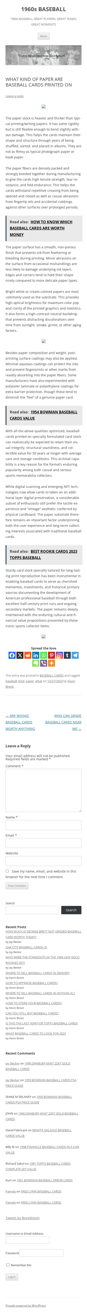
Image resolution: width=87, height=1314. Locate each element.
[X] (19, 655)
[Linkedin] (35, 655)
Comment (14, 766)
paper (30, 681)
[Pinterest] (51, 655)
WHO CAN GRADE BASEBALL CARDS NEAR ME (63, 722)
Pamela (11, 1191)
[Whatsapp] (43, 655)
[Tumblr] (67, 655)
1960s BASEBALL (43, 9)
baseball (11, 681)
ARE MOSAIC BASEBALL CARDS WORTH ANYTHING (20, 722)
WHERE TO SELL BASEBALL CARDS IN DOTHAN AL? (40, 993)
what (38, 681)
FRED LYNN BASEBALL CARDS (41, 1191)
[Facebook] (12, 655)
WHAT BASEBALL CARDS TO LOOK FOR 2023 (36, 1033)
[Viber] (43, 663)
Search (10, 903)
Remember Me (20, 1265)
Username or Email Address (24, 1233)
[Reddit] (27, 655)
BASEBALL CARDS (52, 675)
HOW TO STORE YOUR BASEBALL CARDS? (34, 1003)
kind (21, 681)
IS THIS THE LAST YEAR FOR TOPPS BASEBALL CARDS (42, 1023)
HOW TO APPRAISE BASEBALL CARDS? (32, 983)
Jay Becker (12, 1063)
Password (12, 1253)
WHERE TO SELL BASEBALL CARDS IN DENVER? (38, 973)
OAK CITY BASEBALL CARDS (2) (26, 947)
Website (12, 853)
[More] (51, 663)
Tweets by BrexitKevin (23, 1218)
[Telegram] (75, 655)
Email (11, 835)
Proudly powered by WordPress (26, 1306)
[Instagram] (59, 655)
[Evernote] (35, 663)
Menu (43, 36)
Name (12, 817)
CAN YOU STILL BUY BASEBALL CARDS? (32, 1013)
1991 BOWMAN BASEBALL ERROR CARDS (45, 1180)
